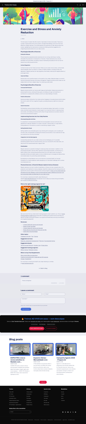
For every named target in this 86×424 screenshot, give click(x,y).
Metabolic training (33, 249)
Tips (32, 236)
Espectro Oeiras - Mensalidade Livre (40, 359)
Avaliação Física (12, 398)
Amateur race (37, 245)
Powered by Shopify (23, 419)
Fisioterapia (29, 394)
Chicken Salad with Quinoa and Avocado (33, 224)
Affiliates (46, 394)
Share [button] (23, 38)
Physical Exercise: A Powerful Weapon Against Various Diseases (39, 164)
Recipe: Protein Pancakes (29, 226)
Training (36, 236)
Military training (24, 249)
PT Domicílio (11, 396)
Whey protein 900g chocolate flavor (29, 255)
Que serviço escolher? (13, 402)
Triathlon (63, 400)
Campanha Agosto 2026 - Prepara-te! (66, 359)
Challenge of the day (26, 236)
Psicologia (29, 398)
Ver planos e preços (51, 328)
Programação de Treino (14, 400)
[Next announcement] (83, 1)
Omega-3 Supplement (26, 258)
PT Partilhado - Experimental (15, 404)
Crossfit (62, 394)
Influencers (46, 396)
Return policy (46, 404)
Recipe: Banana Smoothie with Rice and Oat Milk (35, 229)
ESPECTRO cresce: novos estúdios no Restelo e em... (18, 360)
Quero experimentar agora (36, 328)
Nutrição (28, 396)
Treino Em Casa (17, 419)
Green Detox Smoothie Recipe (30, 231)
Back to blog (44, 268)
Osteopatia (29, 400)
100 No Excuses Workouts (27, 245)
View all (43, 382)
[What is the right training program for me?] (35, 211)
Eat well (45, 400)
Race (62, 396)
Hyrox (62, 398)
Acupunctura (29, 402)
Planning (41, 241)
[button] (2, 5)
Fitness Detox (44, 245)
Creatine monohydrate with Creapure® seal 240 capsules (34, 257)
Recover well (46, 402)
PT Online (11, 394)
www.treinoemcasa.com (30, 178)
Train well (46, 398)
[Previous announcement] (2, 1)
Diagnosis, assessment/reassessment (30, 241)
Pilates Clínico (29, 404)
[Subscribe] (30, 411)
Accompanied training (49, 241)
